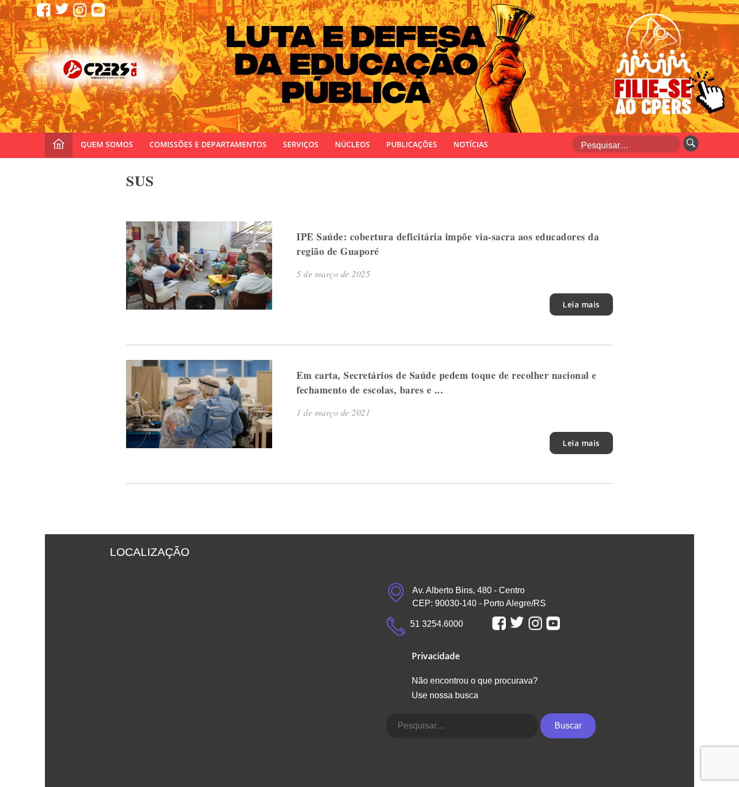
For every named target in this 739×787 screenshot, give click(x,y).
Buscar (568, 725)
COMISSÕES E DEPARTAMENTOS (208, 144)
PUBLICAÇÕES (411, 144)
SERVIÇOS (301, 144)
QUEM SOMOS (107, 144)
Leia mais (581, 304)
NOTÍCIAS (470, 144)
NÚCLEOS (352, 144)
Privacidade (436, 656)
